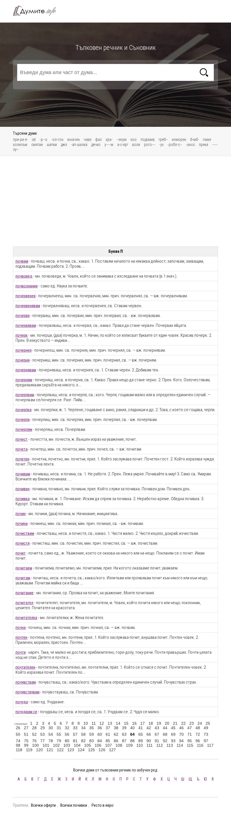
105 (87, 745)
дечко (96, 144)
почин (20, 513)
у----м (109, 144)
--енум (121, 139)
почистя (22, 543)
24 (199, 723)
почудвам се (26, 711)
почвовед (23, 276)
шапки (52, 144)
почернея (23, 350)
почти (20, 652)
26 (18, 728)
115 (190, 745)
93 (173, 741)
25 (208, 723)
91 (157, 741)
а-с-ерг (122, 144)
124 (81, 750)
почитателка (26, 617)
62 (116, 734)
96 (198, 741)
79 (59, 741)
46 (181, 728)
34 (83, 728)
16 (134, 723)
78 (50, 741)
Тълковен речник (38, 11)
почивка (22, 498)
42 (148, 728)
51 (26, 734)
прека (203, 144)
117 (210, 745)
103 (66, 745)
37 (108, 728)
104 (77, 745)
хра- (109, 139)
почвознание (26, 286)
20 (167, 723)
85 (108, 741)
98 (18, 745)
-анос (190, 144)
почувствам (25, 682)
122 (60, 750)
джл (64, 144)
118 (19, 750)
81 (75, 741)
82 (83, 741)
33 (75, 728)
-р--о (43, 139)
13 (110, 723)
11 (94, 723)
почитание (24, 592)
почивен (22, 488)
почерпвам (24, 394)
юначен (73, 139)
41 (140, 728)
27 (26, 728)
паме (207, 139)
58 (83, 734)
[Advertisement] (115, 201)
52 (34, 734)
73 (206, 734)
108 (118, 745)
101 (46, 745)
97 (206, 741)
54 (50, 734)
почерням (23, 379)
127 (112, 750)
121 (49, 750)
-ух (161, 144)
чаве (87, 139)
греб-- (163, 139)
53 (42, 734)
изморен (179, 139)
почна (20, 627)
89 (140, 741)
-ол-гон (57, 139)
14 (118, 723)
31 (59, 728)
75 (26, 741)
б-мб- (194, 139)
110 (139, 745)
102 (56, 745)
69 (173, 734)
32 (67, 728)
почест (21, 439)
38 (116, 728)
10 (85, 723)
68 (165, 734)
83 (91, 741)
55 (59, 734)
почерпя (22, 419)
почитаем (23, 568)
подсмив (148, 139)
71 (189, 734)
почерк (21, 335)
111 (149, 745)
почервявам (25, 325)
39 (124, 728)
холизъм (20, 144)
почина (21, 523)
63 (124, 734)
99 (26, 745)
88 (132, 741)
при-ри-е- (20, 139)
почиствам (24, 533)
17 (142, 723)
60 (99, 734)
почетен (22, 459)
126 (102, 750)
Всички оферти (43, 805)
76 (34, 741)
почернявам (25, 369)
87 (124, 741)
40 (132, 728)
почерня (22, 360)
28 (34, 728)
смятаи (37, 144)
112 (159, 745)
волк (136, 144)
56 (67, 734)
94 (181, 741)
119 (29, 750)
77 (42, 741)
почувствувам (27, 692)
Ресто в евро (103, 805)
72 (198, 734)
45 (173, 728)
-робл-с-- (175, 144)
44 (165, 728)
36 (99, 728)
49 (206, 728)
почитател (24, 602)
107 (108, 745)
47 (189, 728)
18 (150, 723)
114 (180, 745)
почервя (22, 315)
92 (165, 741)
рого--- (149, 144)
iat (34, 139)
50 (18, 734)
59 (91, 734)
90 (148, 741)
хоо (133, 139)
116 (200, 745)
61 (108, 734)
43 (157, 728)
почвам (21, 261)
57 (75, 734)
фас (98, 139)
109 (129, 745)
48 (198, 728)
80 (67, 741)
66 (148, 734)
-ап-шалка (79, 144)
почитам (22, 577)
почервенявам (27, 305)
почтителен (25, 667)
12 (101, 723)
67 (157, 734)
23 (191, 723)
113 (169, 745)
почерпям (23, 429)
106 (98, 745)
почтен (21, 637)
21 (175, 723)
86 (116, 741)
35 (91, 728)
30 (50, 728)
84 (99, 741)
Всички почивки (73, 805)
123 (70, 750)
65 (140, 734)
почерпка (23, 409)
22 (183, 723)
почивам (22, 473)
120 (39, 750)
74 (18, 741)
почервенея (25, 295)
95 (189, 741)
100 (35, 745)
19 (159, 723)
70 (181, 734)
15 (126, 723)
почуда (21, 701)
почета (21, 449)
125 (91, 750)
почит (20, 553)
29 (42, 728)
